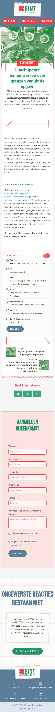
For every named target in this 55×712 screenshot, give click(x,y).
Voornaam (12, 446)
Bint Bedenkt (10, 21)
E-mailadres (13, 472)
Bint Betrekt (28, 21)
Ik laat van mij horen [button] (27, 651)
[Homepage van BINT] (27, 16)
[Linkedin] (27, 394)
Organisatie (13, 484)
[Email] (18, 394)
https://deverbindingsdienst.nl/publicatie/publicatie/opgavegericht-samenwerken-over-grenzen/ (22, 196)
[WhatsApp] (37, 394)
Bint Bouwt (46, 21)
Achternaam (13, 459)
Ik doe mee (18, 553)
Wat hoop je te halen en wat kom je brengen (24, 512)
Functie (11, 497)
